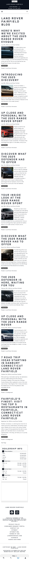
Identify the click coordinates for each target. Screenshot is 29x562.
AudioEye (14, 537)
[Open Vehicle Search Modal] (3, 557)
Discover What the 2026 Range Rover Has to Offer (14, 240)
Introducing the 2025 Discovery (11, 77)
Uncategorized (9, 392)
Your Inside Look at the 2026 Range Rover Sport (12, 199)
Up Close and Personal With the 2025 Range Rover (14, 320)
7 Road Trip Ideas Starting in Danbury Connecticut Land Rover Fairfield (14, 364)
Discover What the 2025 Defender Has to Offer (13, 158)
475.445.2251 (23, 453)
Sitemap (15, 530)
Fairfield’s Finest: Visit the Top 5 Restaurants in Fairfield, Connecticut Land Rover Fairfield (14, 408)
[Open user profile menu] (25, 558)
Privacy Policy (14, 524)
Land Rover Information (11, 68)
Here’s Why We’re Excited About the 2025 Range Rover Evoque (14, 36)
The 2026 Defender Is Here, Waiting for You (12, 281)
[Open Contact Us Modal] (27, 11)
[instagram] (17, 512)
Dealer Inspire (19, 551)
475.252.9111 (23, 457)
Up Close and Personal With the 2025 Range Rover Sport (14, 117)
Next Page (3, 442)
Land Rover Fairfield (14, 45)
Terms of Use (14, 533)
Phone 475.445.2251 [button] (14, 8)
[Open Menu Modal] (2, 11)
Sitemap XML (14, 531)
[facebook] (12, 512)
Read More (4, 65)
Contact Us (14, 528)
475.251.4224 (23, 458)
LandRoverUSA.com (14, 535)
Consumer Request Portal (14, 526)
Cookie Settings (14, 539)
